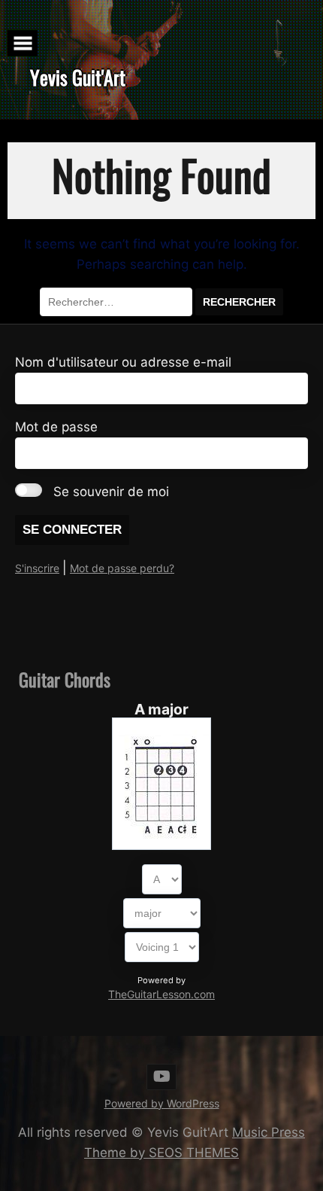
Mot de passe (56, 426)
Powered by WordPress (161, 1103)
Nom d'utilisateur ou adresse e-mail (123, 362)
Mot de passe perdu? (122, 568)
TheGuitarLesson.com (161, 994)
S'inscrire (37, 568)
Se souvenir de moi (111, 491)
